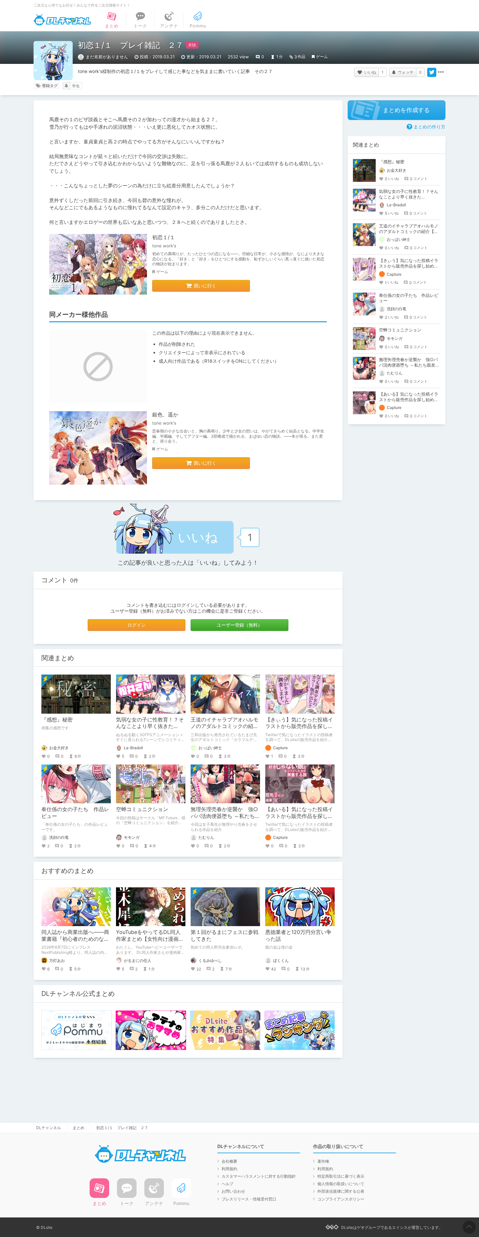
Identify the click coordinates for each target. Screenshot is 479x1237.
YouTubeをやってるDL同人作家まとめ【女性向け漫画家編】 (150, 939)
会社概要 (229, 1161)
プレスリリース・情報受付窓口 (249, 1199)
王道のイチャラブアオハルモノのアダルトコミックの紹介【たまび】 (224, 726)
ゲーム (322, 56)
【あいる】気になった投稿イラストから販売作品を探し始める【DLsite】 (299, 816)
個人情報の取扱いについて (340, 1183)
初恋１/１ (163, 237)
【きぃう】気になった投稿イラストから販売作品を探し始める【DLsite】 (299, 726)
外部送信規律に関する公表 (340, 1191)
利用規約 (229, 1168)
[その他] (440, 72)
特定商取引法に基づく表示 (340, 1176)
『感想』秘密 (57, 719)
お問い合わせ (233, 1191)
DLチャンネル (62, 19)
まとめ (78, 1127)
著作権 (323, 1161)
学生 (76, 85)
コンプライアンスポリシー (340, 1199)
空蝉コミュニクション (142, 809)
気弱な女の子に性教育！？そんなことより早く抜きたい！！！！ (150, 726)
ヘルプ (227, 1183)
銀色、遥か (165, 414)
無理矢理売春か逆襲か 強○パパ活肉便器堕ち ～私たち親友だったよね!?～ (225, 816)
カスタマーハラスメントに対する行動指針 (259, 1176)
